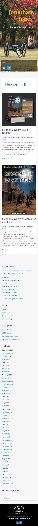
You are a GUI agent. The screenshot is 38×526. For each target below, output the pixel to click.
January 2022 (6, 443)
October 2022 (6, 415)
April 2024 (5, 372)
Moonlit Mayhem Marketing (24, 137)
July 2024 (5, 362)
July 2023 (5, 396)
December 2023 (7, 381)
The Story (5, 277)
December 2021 (7, 446)
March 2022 (6, 437)
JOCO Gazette (6, 333)
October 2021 (6, 452)
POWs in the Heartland (9, 295)
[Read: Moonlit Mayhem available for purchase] (19, 190)
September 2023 (7, 390)
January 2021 (6, 480)
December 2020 (7, 483)
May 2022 (5, 431)
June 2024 (5, 365)
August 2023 (6, 393)
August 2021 (6, 459)
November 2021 (7, 449)
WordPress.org (7, 319)
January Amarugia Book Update (12, 299)
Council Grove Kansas (9, 292)
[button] (3, 62)
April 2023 (5, 406)
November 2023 (7, 384)
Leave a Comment (8, 137)
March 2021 (6, 474)
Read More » (6, 158)
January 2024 (6, 378)
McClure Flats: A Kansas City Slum (13, 274)
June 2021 (5, 465)
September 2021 (7, 455)
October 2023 (6, 387)
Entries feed (6, 313)
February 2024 (7, 375)
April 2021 (5, 471)
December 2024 (7, 350)
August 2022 (6, 421)
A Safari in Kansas (8, 289)
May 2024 (5, 369)
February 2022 (7, 440)
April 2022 (5, 434)
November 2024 (7, 353)
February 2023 (7, 412)
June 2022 (5, 428)
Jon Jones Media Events (10, 336)
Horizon (4, 283)
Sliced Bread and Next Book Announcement (16, 271)
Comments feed (7, 316)
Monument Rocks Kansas (10, 280)
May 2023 (5, 403)
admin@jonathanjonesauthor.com (21, 516)
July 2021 (5, 462)
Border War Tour (7, 330)
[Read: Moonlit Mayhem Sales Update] (19, 110)
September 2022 (7, 418)
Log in (4, 309)
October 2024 (6, 356)
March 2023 (6, 409)
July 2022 (5, 424)
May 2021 (5, 468)
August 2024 (6, 359)
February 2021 (6, 477)
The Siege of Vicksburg (9, 286)
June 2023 (5, 400)
